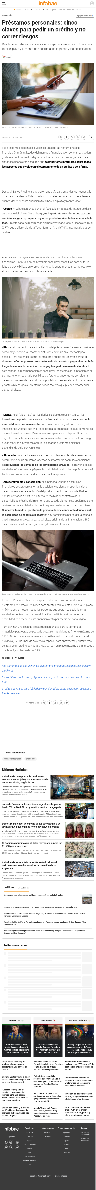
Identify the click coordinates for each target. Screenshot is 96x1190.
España (29, 1141)
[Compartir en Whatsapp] (60, 137)
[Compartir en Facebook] (66, 137)
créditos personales (12, 759)
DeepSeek (61, 10)
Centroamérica (29, 1157)
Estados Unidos (30, 1145)
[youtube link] (6, 1147)
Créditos (26, 10)
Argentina (66, 1132)
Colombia (29, 1137)
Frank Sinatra (36, 10)
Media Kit (66, 1153)
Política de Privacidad (85, 1140)
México (29, 1149)
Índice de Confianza (74, 10)
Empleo (48, 1137)
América (29, 1132)
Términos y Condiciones (85, 1133)
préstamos (30, 759)
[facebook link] (6, 1142)
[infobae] (48, 3)
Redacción (48, 1132)
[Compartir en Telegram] (83, 137)
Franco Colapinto (49, 10)
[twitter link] (11, 1142)
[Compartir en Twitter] (72, 137)
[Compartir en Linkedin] (78, 137)
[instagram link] (17, 1142)
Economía (7, 15)
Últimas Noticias (29, 1161)
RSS (29, 1165)
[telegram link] (11, 1147)
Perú (29, 1153)
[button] (4, 3)
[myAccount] (92, 4)
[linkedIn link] (17, 1147)
